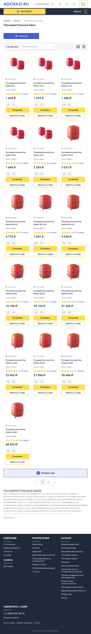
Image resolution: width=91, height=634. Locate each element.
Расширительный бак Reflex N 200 (16, 292)
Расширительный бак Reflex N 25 (16, 153)
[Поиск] (52, 4)
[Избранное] (73, 4)
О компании (9, 544)
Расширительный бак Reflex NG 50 (71, 153)
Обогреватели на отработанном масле (71, 570)
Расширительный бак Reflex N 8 (16, 84)
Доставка (8, 566)
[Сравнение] (66, 4)
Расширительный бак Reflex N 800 (16, 430)
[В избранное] (8, 104)
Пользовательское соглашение (41, 559)
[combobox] (38, 47)
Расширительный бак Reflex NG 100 (44, 223)
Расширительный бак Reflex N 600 (71, 361)
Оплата (36, 548)
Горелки (65, 562)
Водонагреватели (69, 544)
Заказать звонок (11, 617)
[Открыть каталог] (18, 11)
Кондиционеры (68, 548)
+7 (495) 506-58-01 (41, 4)
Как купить (37, 544)
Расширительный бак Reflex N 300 (71, 292)
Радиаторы (66, 594)
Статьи (35, 571)
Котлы (64, 598)
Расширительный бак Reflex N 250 (44, 292)
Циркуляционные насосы (73, 590)
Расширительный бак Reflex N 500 (44, 361)
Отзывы (7, 555)
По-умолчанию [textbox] (29, 47)
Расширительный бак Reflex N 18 (71, 84)
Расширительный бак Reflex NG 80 (16, 223)
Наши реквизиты (12, 548)
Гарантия (36, 551)
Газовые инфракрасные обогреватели (72, 576)
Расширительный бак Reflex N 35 (44, 153)
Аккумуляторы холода (72, 551)
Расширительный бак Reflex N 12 (44, 84)
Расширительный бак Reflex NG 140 (71, 223)
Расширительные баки (72, 587)
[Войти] (59, 4)
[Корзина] (83, 4)
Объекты (8, 551)
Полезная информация (43, 568)
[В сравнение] (13, 104)
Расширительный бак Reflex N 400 (16, 361)
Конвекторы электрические (68, 582)
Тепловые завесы (69, 555)
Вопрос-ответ (39, 564)
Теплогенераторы (70, 565)
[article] (17, 85)
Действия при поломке (43, 555)
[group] (83, 4)
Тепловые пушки (69, 558)
